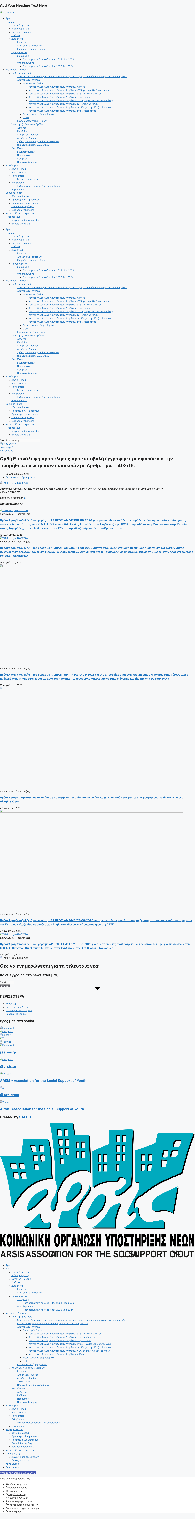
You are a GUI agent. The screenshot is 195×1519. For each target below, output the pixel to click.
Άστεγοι (21, 127)
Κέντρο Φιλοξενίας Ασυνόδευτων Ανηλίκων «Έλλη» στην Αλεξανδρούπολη (69, 90)
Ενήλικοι (21, 1395)
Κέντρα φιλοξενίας (33, 83)
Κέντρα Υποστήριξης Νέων (32, 120)
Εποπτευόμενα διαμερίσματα (39, 114)
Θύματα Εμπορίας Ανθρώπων (33, 144)
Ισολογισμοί (23, 42)
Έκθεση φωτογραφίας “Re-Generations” (38, 186)
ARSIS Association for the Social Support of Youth (42, 1109)
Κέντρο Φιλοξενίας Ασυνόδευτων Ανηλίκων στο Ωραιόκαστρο (62, 110)
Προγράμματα (19, 52)
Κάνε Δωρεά (12, 1463)
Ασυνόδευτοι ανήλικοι (29, 79)
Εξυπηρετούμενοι (26, 151)
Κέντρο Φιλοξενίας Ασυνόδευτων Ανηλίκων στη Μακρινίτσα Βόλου (65, 93)
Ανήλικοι (21, 1391)
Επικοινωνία (12, 1467)
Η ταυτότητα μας (20, 25)
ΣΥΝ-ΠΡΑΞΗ (23, 1381)
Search (3, 440)
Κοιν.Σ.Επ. (22, 131)
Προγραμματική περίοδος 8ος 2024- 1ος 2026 (48, 59)
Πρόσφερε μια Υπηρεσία (24, 203)
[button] (18, 1472)
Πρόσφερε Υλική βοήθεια (25, 199)
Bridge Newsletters (27, 179)
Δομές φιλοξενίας (33, 1330)
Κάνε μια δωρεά (20, 196)
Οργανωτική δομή (21, 32)
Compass (22, 158)
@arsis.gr (8, 1052)
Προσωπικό (23, 155)
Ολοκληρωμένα (25, 62)
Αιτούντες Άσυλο (26, 138)
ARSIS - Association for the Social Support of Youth (43, 1081)
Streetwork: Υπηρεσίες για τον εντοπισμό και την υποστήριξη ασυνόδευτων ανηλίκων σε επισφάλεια (72, 76)
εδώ (25, 497)
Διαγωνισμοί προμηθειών (25, 220)
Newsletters (17, 175)
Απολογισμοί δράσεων (29, 45)
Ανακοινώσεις (19, 172)
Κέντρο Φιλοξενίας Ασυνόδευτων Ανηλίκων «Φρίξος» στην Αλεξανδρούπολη (70, 107)
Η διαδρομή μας (20, 28)
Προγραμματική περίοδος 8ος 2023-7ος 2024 (48, 66)
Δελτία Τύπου (18, 168)
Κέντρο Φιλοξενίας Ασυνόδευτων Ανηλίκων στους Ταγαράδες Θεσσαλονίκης (71, 100)
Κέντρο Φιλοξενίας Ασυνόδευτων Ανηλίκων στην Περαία (60, 97)
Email (3, 982)
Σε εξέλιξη (23, 55)
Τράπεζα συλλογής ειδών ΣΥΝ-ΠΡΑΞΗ (38, 141)
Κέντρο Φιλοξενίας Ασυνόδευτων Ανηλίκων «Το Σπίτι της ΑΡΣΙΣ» (52, 1323)
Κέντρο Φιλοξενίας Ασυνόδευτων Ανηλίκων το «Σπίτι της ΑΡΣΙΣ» (64, 103)
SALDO (25, 1117)
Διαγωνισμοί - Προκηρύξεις (21, 477)
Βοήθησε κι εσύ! (14, 192)
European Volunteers (22, 209)
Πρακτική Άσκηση (27, 162)
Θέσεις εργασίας (20, 223)
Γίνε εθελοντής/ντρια (22, 206)
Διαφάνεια (17, 38)
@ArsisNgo (9, 1095)
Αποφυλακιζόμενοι (27, 134)
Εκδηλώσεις (17, 182)
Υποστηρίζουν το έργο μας (20, 213)
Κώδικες (16, 35)
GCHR (26, 117)
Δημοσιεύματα (19, 189)
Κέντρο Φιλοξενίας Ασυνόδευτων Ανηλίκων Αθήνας (57, 86)
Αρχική (9, 18)
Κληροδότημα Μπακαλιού (31, 49)
